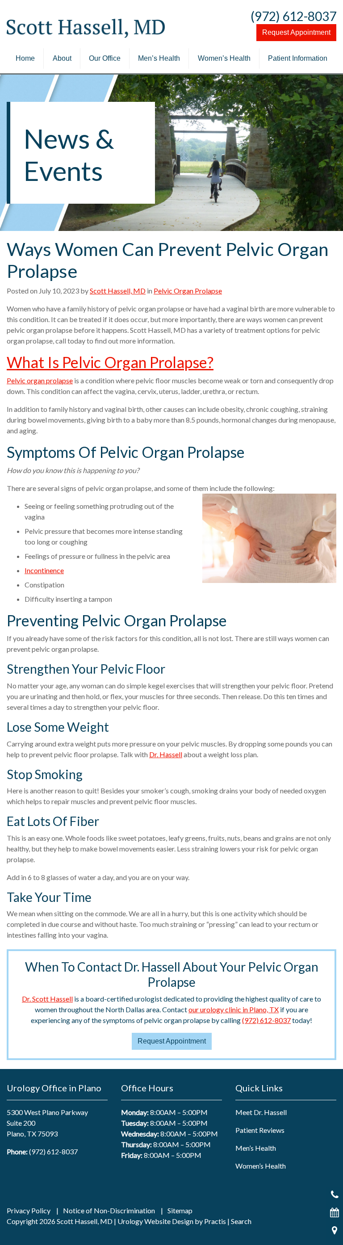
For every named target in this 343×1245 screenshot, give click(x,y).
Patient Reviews (259, 1130)
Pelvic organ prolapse (40, 380)
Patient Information (297, 58)
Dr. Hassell (165, 754)
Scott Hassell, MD (118, 290)
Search (241, 1221)
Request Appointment (296, 32)
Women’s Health (224, 58)
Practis (215, 1221)
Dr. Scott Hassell (47, 998)
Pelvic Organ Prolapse (188, 290)
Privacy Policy (28, 1210)
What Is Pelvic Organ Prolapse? (110, 362)
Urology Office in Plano (54, 1087)
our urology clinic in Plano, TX (233, 1009)
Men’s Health (159, 58)
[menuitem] (25, 58)
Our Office (105, 58)
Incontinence (44, 570)
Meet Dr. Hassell (261, 1112)
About (62, 58)
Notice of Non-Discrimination (109, 1210)
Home (25, 58)
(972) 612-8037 (293, 16)
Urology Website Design (155, 1221)
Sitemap (179, 1210)
